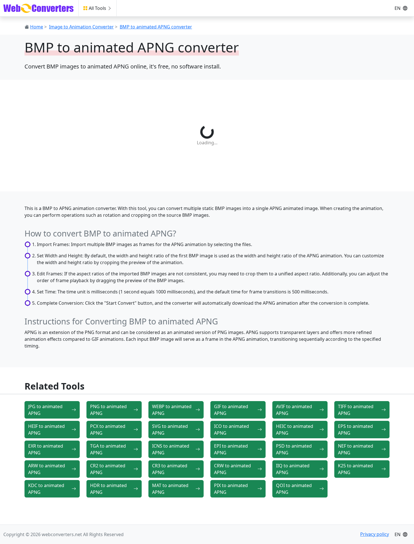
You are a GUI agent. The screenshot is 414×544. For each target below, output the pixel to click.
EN (398, 8)
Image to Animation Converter (81, 27)
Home (36, 27)
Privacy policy (374, 534)
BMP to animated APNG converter (156, 27)
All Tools (97, 8)
